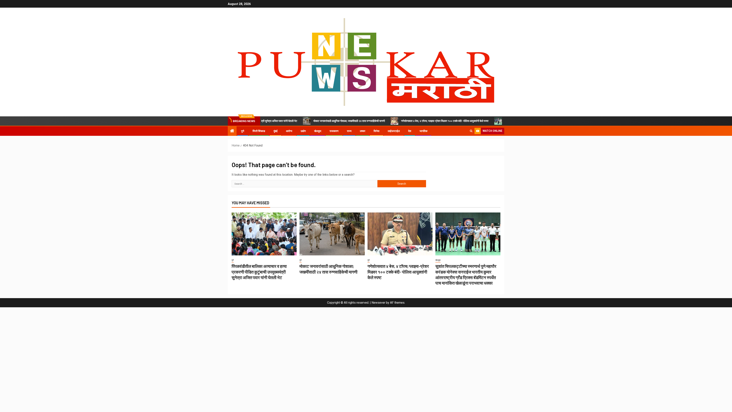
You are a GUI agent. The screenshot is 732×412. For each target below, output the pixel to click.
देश (409, 131)
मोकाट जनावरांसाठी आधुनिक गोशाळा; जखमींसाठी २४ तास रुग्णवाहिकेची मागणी (328, 120)
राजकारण (334, 131)
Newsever (378, 302)
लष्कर (362, 131)
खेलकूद (317, 131)
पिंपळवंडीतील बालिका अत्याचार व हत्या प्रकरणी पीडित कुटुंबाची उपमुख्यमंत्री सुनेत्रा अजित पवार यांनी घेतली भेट (259, 272)
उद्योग (303, 131)
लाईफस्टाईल (394, 131)
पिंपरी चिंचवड (259, 131)
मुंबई (276, 131)
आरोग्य (289, 131)
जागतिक (423, 131)
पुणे (242, 131)
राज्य (349, 131)
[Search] (471, 131)
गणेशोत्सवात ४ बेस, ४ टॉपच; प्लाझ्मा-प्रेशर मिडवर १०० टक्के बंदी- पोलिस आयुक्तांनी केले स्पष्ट (424, 120)
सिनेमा (376, 131)
